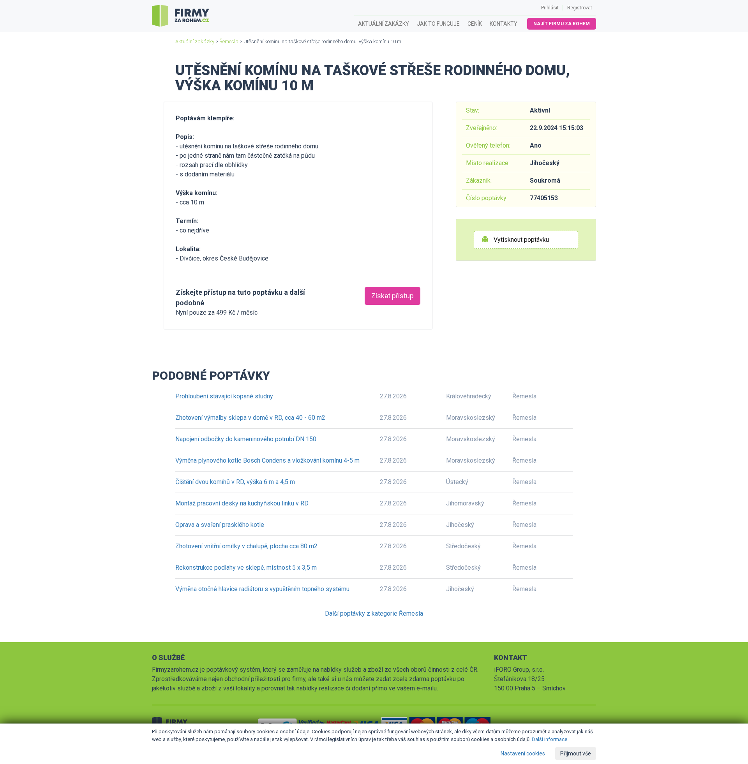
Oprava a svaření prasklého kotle (219, 524)
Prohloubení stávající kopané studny (224, 396)
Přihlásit (550, 8)
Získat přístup (392, 296)
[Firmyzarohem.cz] (180, 16)
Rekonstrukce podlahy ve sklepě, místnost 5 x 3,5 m (246, 567)
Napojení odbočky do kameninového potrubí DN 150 (245, 439)
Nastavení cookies (523, 753)
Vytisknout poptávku (520, 239)
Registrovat (579, 8)
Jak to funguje (438, 24)
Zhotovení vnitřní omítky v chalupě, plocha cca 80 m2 (246, 546)
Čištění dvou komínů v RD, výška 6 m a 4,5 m (235, 482)
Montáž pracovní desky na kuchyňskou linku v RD (242, 503)
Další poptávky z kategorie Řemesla (374, 613)
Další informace (549, 739)
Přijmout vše (575, 753)
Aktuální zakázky (383, 24)
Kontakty (503, 24)
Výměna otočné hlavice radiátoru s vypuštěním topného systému (262, 589)
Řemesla (228, 41)
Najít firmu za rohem (561, 23)
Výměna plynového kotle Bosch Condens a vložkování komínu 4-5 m (267, 460)
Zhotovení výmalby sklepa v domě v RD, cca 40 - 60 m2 (250, 417)
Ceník (475, 24)
